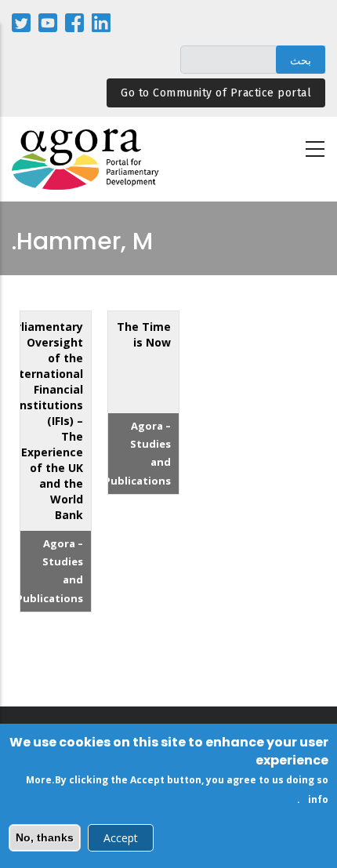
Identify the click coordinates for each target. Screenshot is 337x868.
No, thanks (45, 837)
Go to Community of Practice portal (216, 93)
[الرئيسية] (86, 159)
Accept (120, 837)
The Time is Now (144, 334)
